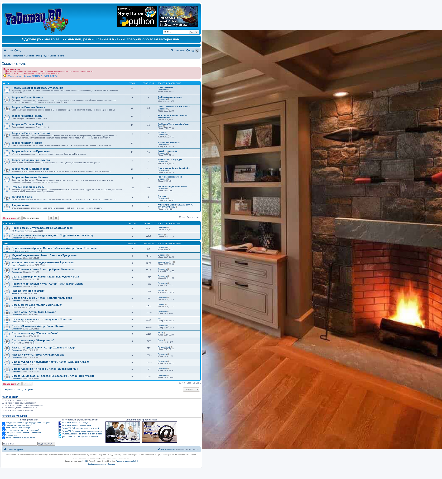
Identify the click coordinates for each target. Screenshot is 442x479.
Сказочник (162, 89)
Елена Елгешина (165, 87)
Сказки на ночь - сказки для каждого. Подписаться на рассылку (52, 235)
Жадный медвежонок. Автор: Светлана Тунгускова (44, 255)
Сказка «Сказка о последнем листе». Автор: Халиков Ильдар (50, 361)
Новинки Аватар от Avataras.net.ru (20, 438)
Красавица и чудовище (169, 142)
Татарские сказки (22, 196)
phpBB (84, 461)
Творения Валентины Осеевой (31, 133)
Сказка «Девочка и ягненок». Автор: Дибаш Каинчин (45, 368)
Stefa (14, 322)
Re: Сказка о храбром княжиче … (173, 115)
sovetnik (161, 290)
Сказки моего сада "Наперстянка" (33, 340)
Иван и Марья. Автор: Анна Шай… (174, 168)
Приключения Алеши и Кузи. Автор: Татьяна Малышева (47, 283)
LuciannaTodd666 (19, 265)
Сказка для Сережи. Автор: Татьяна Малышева (42, 297)
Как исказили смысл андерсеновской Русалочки (43, 262)
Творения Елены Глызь (27, 115)
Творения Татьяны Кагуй (27, 124)
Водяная (162, 196)
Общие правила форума (32, 76)
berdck (161, 235)
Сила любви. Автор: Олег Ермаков (34, 311)
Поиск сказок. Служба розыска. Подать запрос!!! (43, 227)
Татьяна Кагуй (164, 347)
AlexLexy (15, 293)
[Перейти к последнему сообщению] (168, 227)
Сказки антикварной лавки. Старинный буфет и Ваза (45, 276)
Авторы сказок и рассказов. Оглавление (37, 87)
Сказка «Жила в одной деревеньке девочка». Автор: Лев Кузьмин (53, 375)
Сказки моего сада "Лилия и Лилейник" (37, 304)
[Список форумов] (37, 19)
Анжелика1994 (164, 117)
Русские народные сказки (28, 186)
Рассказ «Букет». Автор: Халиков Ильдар (38, 354)
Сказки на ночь (14, 63)
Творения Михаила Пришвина (31, 151)
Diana (160, 126)
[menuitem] (17, 51)
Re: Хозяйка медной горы (170, 97)
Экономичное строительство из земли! (22, 430)
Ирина (14, 307)
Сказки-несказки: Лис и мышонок (174, 107)
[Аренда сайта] (123, 432)
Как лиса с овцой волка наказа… (173, 186)
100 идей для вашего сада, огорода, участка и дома (27, 422)
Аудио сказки (20, 205)
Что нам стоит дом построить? (18, 425)
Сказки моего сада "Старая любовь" (35, 333)
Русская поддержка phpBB (127, 461)
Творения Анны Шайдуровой (30, 168)
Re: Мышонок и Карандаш (170, 160)
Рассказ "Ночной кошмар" (28, 290)
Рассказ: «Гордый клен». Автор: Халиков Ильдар (43, 347)
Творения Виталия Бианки (28, 107)
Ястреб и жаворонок (167, 151)
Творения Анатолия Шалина (30, 177)
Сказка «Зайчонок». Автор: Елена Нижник (38, 326)
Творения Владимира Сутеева (31, 160)
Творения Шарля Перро (27, 142)
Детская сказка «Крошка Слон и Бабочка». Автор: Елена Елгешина (54, 248)
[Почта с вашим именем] (159, 432)
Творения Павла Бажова (27, 97)
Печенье (162, 133)
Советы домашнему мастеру (17, 428)
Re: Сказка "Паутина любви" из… (173, 124)
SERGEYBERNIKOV (166, 207)
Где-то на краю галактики (170, 177)
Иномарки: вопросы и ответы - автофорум (23, 433)
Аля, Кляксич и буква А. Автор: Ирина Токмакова (43, 269)
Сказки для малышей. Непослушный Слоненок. (42, 319)
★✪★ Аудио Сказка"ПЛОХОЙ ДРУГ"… (176, 205)
